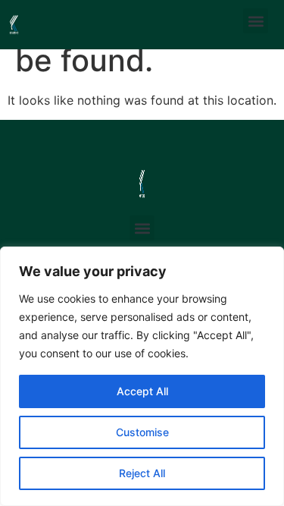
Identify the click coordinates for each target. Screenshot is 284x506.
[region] (142, 376)
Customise (142, 432)
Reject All (142, 473)
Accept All (142, 391)
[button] (255, 20)
